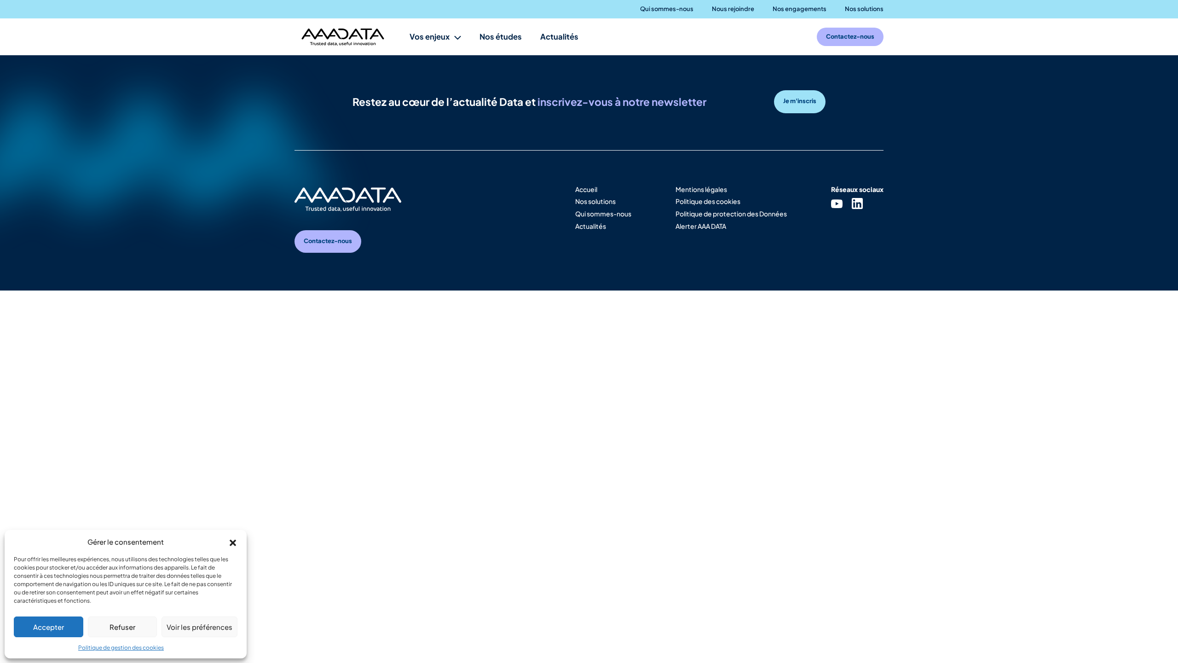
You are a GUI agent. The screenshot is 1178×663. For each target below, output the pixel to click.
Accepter (48, 626)
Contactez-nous (328, 240)
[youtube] (837, 203)
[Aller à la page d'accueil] (342, 37)
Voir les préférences (199, 626)
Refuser (122, 626)
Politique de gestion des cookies (121, 647)
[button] (232, 541)
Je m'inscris (799, 101)
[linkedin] (857, 203)
